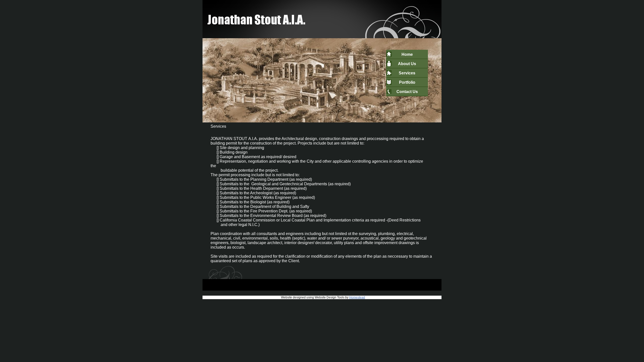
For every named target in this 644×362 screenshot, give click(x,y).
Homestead (357, 297)
